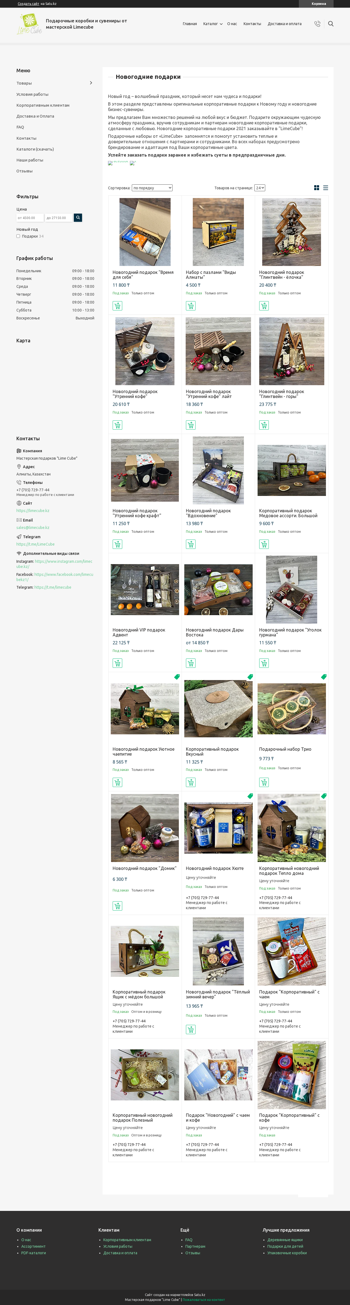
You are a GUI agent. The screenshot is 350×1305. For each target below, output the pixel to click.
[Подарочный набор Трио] (291, 708)
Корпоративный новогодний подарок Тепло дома (289, 871)
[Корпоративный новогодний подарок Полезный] (145, 1074)
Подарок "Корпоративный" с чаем (289, 994)
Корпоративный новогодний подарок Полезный (143, 1118)
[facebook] (118, 161)
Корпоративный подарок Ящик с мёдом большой (139, 994)
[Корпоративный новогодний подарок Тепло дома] (291, 827)
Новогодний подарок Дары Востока (215, 632)
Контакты (252, 24)
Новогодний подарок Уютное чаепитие (143, 751)
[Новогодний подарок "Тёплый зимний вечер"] (218, 951)
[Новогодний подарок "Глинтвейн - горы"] (291, 351)
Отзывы (24, 171)
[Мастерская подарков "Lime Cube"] (29, 24)
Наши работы (29, 160)
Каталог (210, 24)
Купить (117, 305)
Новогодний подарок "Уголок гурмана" (290, 632)
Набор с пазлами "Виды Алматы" (211, 275)
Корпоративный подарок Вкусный (212, 751)
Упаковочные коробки (287, 1253)
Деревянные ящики (285, 1240)
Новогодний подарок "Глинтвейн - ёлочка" (281, 275)
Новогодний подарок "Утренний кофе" (135, 394)
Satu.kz (199, 1295)
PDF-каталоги (33, 1253)
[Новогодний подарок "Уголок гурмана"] (291, 589)
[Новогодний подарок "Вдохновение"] (218, 470)
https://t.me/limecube (52, 587)
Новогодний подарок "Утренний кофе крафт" (137, 513)
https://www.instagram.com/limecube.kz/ (54, 564)
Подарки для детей (285, 1246)
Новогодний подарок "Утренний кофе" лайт (209, 394)
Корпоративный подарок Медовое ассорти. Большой (288, 513)
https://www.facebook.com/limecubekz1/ (54, 577)
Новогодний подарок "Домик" (145, 868)
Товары (24, 83)
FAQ (20, 127)
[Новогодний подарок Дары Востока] (218, 589)
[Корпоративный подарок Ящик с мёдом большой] (145, 951)
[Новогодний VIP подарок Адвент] (145, 589)
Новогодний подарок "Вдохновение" (208, 513)
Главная (190, 24)
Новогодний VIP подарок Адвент (139, 632)
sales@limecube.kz (32, 527)
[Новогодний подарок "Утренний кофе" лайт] (218, 351)
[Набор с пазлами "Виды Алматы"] (218, 232)
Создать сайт (28, 3)
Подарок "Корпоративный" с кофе (289, 1118)
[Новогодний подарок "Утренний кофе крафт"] (145, 470)
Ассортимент (33, 1246)
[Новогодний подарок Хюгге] (218, 827)
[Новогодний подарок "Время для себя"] (145, 232)
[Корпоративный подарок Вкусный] (218, 708)
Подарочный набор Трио (285, 749)
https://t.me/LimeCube (35, 544)
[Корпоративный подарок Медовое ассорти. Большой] (291, 470)
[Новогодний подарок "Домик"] (145, 827)
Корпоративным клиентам (42, 105)
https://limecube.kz (32, 510)
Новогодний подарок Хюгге (215, 868)
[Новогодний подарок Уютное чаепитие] (145, 708)
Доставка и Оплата (35, 116)
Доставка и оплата (285, 24)
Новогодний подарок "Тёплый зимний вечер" (218, 994)
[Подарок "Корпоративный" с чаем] (291, 951)
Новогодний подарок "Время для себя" (143, 275)
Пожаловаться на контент (204, 1299)
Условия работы (32, 94)
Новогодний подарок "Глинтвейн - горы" (281, 394)
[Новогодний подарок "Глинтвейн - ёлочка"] (291, 232)
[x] (133, 161)
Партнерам (195, 1246)
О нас (232, 24)
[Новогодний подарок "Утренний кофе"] (145, 351)
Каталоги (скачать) (35, 149)
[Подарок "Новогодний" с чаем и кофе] (218, 1074)
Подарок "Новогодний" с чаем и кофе (218, 1118)
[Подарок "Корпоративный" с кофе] (291, 1074)
